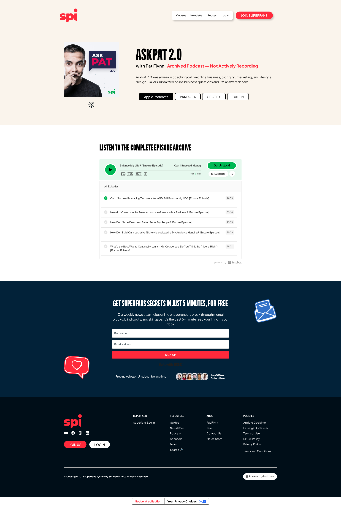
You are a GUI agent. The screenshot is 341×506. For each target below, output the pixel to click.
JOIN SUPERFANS (254, 15)
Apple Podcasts (156, 97)
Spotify (214, 97)
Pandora (188, 97)
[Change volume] (145, 174)
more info (114, 202)
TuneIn (238, 97)
